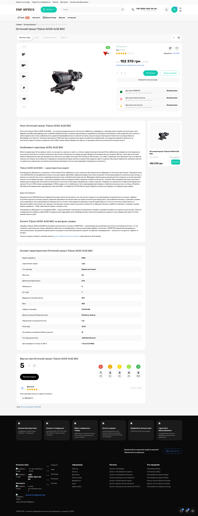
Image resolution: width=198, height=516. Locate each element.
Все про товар (24, 38)
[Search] (122, 9)
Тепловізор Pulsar (153, 469)
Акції (74, 484)
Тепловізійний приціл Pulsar (157, 475)
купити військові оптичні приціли (66, 236)
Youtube (54, 483)
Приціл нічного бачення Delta (158, 484)
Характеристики (49, 38)
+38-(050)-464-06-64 (146, 9)
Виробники (76, 481)
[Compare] (170, 48)
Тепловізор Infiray (153, 472)
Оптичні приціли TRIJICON (31, 407)
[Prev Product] (173, 37)
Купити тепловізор (117, 469)
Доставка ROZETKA (133, 91)
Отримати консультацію (147, 80)
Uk (180, 8)
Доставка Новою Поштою (135, 98)
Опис (37, 38)
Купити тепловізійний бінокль (121, 475)
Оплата (55, 2)
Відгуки (64, 37)
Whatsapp (54, 474)
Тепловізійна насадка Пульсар (159, 487)
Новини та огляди (23, 2)
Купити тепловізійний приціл (121, 472)
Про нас (75, 469)
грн (180, 11)
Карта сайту (77, 487)
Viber (53, 470)
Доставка (64, 2)
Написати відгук (29, 377)
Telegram (54, 465)
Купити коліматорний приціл (121, 481)
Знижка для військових (79, 2)
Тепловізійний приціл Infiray (158, 478)
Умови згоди (77, 478)
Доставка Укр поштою (134, 105)
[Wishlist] (177, 48)
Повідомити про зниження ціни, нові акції (130, 65)
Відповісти (29, 398)
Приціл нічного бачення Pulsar (158, 481)
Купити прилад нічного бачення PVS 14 (125, 487)
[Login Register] (166, 10)
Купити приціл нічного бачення (122, 484)
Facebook (54, 479)
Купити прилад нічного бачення (122, 478)
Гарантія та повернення (41, 2)
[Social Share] (178, 37)
